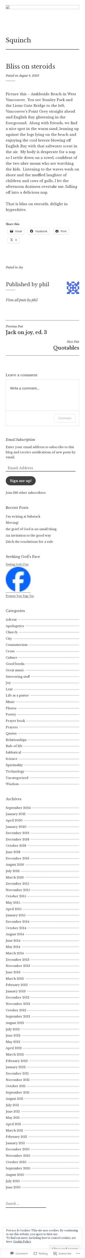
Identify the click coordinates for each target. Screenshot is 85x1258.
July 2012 (13, 1029)
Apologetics (15, 626)
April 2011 (13, 1124)
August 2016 (15, 864)
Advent (11, 619)
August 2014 (15, 934)
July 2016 (13, 871)
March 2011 (14, 1130)
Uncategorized (17, 778)
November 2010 (18, 1156)
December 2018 (17, 839)
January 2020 (16, 827)
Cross (10, 651)
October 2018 (16, 845)
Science (11, 759)
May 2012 (13, 1042)
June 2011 (13, 1111)
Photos (11, 708)
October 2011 (16, 1086)
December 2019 (17, 833)
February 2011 (16, 1137)
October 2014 (16, 928)
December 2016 (17, 858)
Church (11, 632)
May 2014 (13, 947)
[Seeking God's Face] (18, 591)
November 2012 (18, 1004)
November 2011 (18, 1080)
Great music (15, 670)
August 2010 (15, 1175)
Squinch (18, 40)
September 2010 (18, 1168)
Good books (15, 664)
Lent (9, 689)
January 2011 (15, 1143)
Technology (15, 771)
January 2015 (15, 915)
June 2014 (13, 941)
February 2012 (17, 1061)
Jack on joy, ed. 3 (26, 330)
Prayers (12, 727)
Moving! (12, 523)
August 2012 (15, 1023)
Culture (11, 657)
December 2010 (18, 1149)
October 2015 (16, 896)
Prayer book (15, 721)
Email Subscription (20, 440)
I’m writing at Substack (23, 516)
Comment (64, 418)
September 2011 (18, 1092)
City (9, 638)
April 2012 (14, 1048)
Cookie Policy (22, 1241)
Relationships (16, 740)
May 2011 (13, 1118)
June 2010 (13, 1187)
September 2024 (18, 808)
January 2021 (16, 814)
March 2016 (15, 877)
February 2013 (17, 985)
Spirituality (14, 765)
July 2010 (13, 1181)
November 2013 (18, 966)
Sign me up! (21, 481)
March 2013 (15, 979)
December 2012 (17, 997)
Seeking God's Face (17, 564)
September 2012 (18, 1016)
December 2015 (17, 883)
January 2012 (16, 1067)
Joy (21, 267)
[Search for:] (25, 1204)
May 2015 (13, 903)
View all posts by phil (22, 300)
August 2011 (14, 1099)
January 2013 (16, 991)
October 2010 (16, 1162)
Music (10, 702)
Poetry (11, 714)
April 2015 (13, 909)
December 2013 (17, 960)
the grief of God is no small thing (31, 529)
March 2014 (15, 953)
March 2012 (15, 1054)
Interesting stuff (18, 676)
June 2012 (13, 1035)
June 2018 (13, 852)
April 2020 (14, 820)
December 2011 (17, 1073)
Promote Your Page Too (20, 595)
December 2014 (17, 922)
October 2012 (16, 1010)
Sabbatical (13, 752)
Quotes (11, 733)
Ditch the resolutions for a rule (29, 542)
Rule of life (14, 746)
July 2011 (12, 1105)
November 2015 (18, 890)
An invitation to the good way (28, 535)
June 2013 (13, 972)
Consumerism (16, 645)
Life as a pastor (17, 695)
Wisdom (12, 784)
